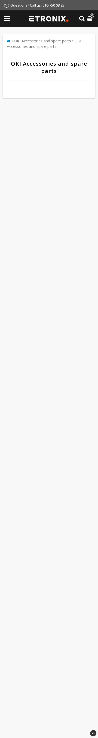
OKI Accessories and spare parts (42, 40)
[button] (90, 18)
